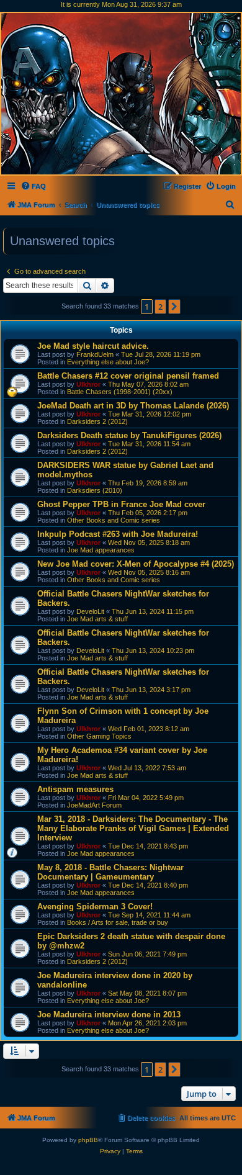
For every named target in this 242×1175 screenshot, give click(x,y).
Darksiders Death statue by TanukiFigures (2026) (129, 435)
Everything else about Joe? (108, 362)
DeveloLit (90, 611)
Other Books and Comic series (113, 520)
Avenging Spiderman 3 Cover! (95, 906)
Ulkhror (88, 384)
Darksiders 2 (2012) (97, 421)
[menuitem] (33, 186)
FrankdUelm (95, 354)
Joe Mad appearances (101, 550)
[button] (174, 306)
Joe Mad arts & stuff (97, 619)
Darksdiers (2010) (94, 490)
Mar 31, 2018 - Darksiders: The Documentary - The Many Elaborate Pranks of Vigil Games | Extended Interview (133, 828)
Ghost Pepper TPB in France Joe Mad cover (121, 504)
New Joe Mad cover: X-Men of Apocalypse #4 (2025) (135, 564)
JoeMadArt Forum (94, 805)
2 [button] (160, 306)
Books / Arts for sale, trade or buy (117, 922)
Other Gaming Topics (99, 736)
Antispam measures (75, 789)
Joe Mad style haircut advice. (93, 346)
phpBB (88, 1140)
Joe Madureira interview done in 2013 (109, 1014)
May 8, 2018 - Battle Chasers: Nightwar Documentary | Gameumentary (110, 872)
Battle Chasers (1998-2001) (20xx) (120, 391)
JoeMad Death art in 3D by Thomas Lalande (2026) (133, 405)
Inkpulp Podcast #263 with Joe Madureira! (117, 534)
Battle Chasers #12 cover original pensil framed (128, 375)
